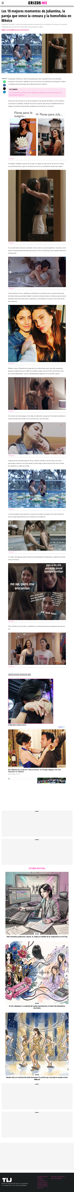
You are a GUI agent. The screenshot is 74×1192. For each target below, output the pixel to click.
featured (23, 674)
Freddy (3, 30)
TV (29, 674)
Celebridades (14, 674)
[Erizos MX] (37, 2)
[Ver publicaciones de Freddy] (30, 723)
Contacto (40, 1178)
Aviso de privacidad (56, 1178)
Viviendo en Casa (42, 1182)
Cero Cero (40, 1187)
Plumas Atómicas (42, 1186)
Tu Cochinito (41, 1180)
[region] (21, 794)
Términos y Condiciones (58, 1176)
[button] (4, 81)
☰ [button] (2, 3)
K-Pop (37, 934)
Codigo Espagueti (42, 1184)
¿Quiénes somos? (42, 1176)
